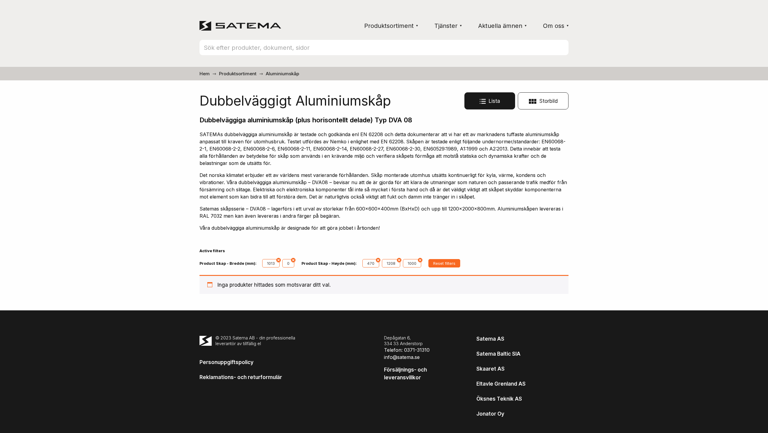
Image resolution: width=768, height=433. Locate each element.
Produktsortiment (389, 25)
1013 (271, 263)
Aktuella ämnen (500, 25)
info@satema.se (402, 357)
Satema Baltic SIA (498, 354)
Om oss (553, 25)
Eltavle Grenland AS (501, 384)
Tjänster (446, 25)
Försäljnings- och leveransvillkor (405, 374)
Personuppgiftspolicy (227, 362)
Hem (205, 73)
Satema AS (490, 339)
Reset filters (444, 263)
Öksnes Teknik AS (499, 399)
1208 (391, 263)
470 (370, 263)
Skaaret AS (490, 369)
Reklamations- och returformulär (241, 377)
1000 (412, 263)
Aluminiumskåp (282, 73)
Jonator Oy (490, 414)
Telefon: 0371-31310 (407, 350)
